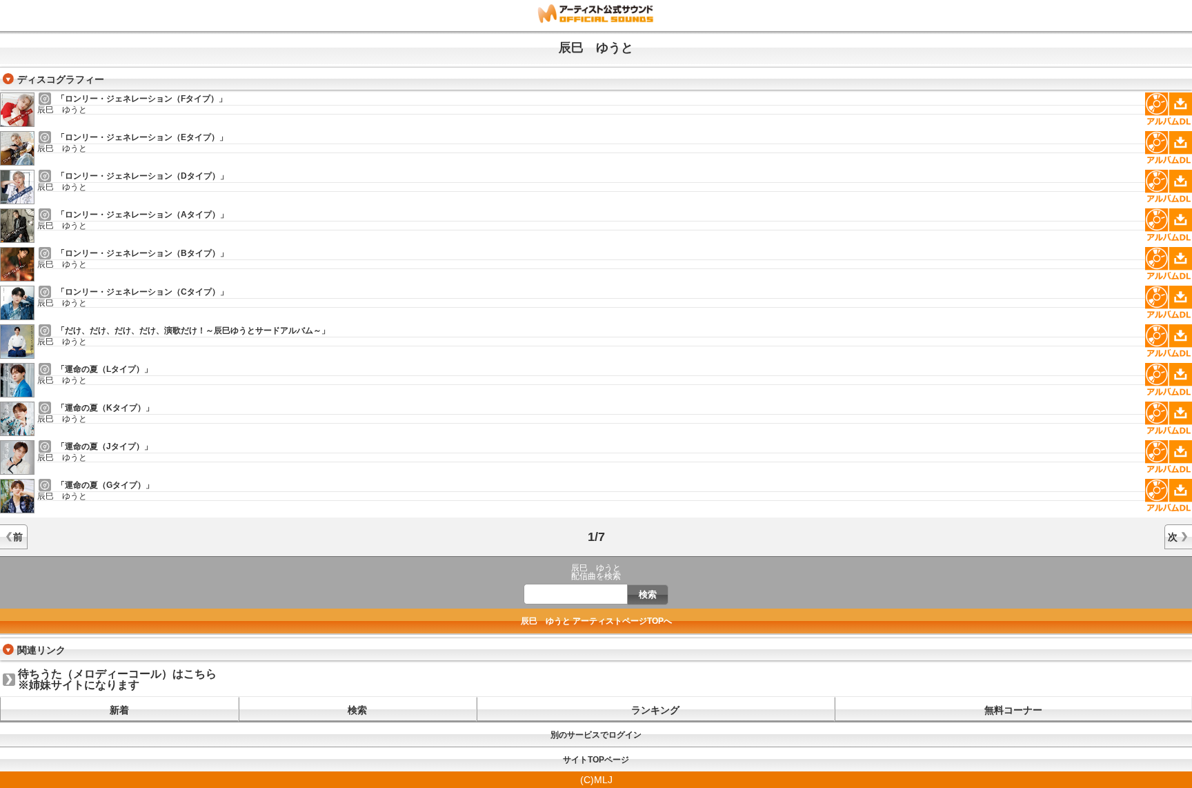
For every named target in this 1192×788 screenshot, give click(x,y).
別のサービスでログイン (596, 735)
